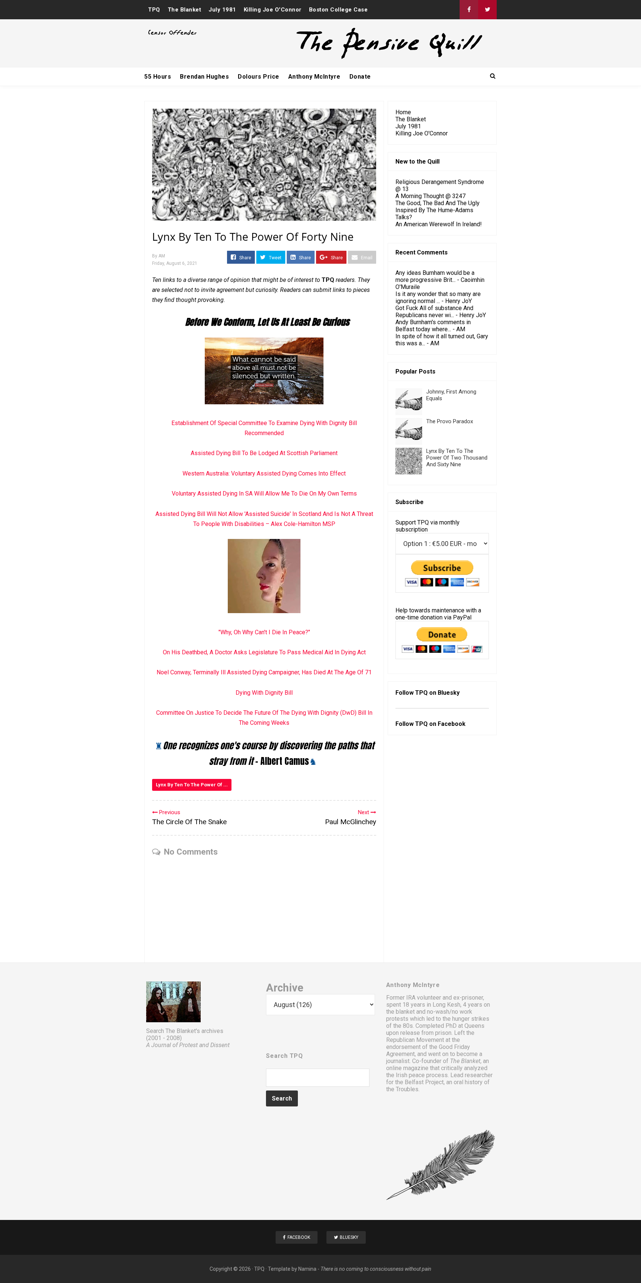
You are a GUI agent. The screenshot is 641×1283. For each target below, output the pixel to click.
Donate (360, 76)
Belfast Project (424, 1082)
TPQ (154, 9)
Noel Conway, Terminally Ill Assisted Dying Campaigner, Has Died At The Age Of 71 (264, 672)
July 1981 (222, 9)
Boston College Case (338, 9)
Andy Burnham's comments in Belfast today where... (433, 326)
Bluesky (449, 692)
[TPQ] (362, 58)
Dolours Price (258, 76)
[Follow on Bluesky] (487, 9)
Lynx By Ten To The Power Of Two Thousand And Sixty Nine (456, 458)
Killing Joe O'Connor (273, 9)
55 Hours (157, 76)
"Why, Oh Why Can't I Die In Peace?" (264, 632)
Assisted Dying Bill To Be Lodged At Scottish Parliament (264, 453)
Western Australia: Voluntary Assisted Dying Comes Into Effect (264, 473)
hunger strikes (470, 1018)
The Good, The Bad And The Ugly (437, 203)
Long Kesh (446, 1004)
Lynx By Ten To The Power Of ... (192, 784)
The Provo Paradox (449, 421)
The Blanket (184, 9)
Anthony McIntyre (314, 76)
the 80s (403, 1025)
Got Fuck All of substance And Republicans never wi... (434, 312)
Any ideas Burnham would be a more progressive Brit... (434, 276)
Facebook (452, 723)
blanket (405, 1011)
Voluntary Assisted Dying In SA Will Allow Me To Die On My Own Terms (264, 493)
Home (403, 112)
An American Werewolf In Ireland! (438, 224)
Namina (307, 1269)
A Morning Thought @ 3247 (430, 196)
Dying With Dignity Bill (264, 692)
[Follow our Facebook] (469, 9)
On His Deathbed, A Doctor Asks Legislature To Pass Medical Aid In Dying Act (264, 652)
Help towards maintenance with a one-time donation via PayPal (438, 614)
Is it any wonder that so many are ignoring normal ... (438, 297)
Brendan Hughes (204, 76)
